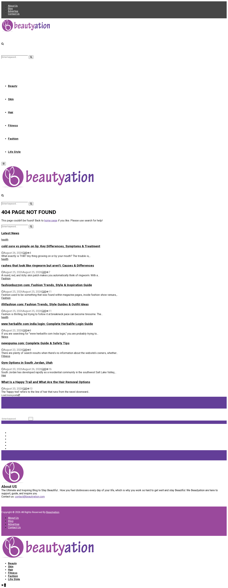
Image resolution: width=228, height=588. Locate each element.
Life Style (14, 151)
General (15, 445)
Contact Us (14, 13)
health (4, 239)
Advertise (13, 11)
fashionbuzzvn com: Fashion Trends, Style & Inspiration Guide (46, 285)
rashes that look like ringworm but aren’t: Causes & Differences (47, 265)
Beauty (12, 86)
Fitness (13, 125)
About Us (13, 5)
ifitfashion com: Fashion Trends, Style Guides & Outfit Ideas (45, 304)
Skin (11, 99)
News (4, 336)
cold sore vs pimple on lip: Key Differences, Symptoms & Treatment (50, 246)
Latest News (10, 233)
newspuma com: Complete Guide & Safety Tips (35, 343)
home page (50, 220)
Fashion (13, 138)
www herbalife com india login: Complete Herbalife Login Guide (47, 324)
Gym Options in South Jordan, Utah (27, 363)
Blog (10, 8)
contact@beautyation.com (30, 496)
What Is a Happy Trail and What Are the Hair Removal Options (45, 382)
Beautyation (52, 512)
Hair (10, 112)
